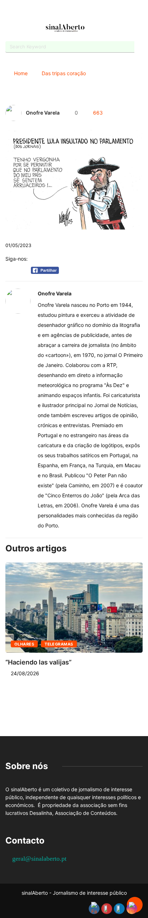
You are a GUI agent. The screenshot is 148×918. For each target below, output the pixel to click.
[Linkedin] (93, 12)
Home (21, 73)
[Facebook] (55, 12)
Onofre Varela (43, 113)
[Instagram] (80, 12)
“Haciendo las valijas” (38, 662)
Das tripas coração (64, 73)
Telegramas (59, 644)
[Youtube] (68, 12)
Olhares (24, 644)
